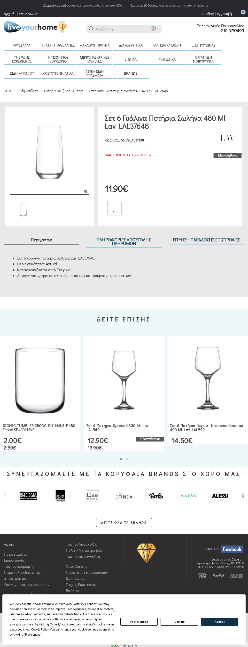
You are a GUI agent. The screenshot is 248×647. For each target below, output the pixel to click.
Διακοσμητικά (131, 45)
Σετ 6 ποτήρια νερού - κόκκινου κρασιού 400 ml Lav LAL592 (206, 427)
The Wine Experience (22, 59)
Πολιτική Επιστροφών (84, 550)
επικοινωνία (28, 13)
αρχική (9, 13)
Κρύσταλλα (22, 45)
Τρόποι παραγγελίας (83, 556)
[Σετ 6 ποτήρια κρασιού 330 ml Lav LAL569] (124, 378)
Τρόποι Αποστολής (81, 544)
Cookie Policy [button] (39, 629)
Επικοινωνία (14, 560)
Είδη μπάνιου (22, 73)
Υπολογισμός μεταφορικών (26, 584)
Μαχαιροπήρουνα (94, 45)
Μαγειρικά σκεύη (167, 45)
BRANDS (131, 73)
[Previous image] (12, 113)
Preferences (139, 621)
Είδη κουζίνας (203, 45)
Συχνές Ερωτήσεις (81, 584)
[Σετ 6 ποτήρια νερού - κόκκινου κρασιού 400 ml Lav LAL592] (208, 378)
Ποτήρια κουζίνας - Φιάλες (64, 90)
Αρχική (9, 544)
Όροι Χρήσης (76, 566)
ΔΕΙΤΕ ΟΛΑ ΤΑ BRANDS (124, 522)
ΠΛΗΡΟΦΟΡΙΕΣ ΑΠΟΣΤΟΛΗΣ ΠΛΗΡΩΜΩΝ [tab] (124, 241)
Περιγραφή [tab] (41, 240)
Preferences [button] (32, 634)
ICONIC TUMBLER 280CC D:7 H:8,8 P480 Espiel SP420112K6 (39, 427)
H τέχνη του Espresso (58, 59)
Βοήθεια (73, 590)
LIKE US (213, 548)
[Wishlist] (114, 208)
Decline (179, 621)
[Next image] (12, 187)
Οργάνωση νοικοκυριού (203, 59)
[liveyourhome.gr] (35, 26)
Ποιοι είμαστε (15, 554)
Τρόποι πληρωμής (19, 566)
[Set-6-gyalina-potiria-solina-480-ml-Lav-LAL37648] (86, 191)
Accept (220, 621)
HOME (8, 90)
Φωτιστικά (167, 59)
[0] (238, 13)
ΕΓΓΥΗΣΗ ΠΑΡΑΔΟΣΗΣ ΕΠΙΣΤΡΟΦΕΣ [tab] (206, 240)
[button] (91, 28)
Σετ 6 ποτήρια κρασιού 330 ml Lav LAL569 (117, 427)
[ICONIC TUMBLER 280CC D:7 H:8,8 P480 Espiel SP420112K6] (40, 378)
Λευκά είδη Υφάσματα (94, 73)
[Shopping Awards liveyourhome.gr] (148, 553)
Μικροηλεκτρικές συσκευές (94, 59)
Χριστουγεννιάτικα (58, 73)
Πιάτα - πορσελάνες (58, 45)
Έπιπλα (131, 59)
